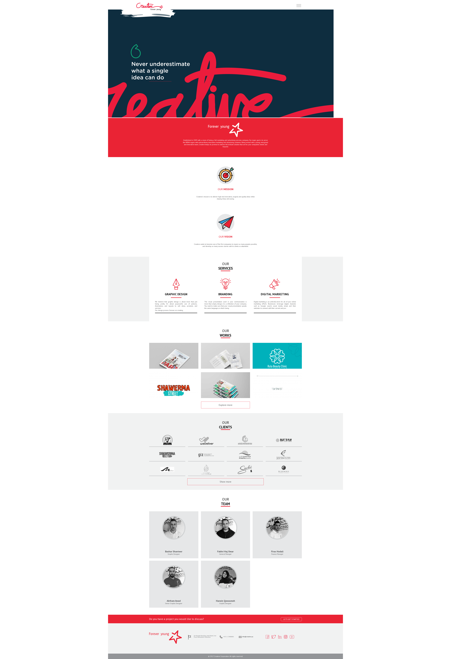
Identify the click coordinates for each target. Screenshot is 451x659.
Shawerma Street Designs (173, 384)
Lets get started (291, 619)
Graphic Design (176, 294)
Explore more (225, 405)
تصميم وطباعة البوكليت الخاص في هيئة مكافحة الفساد (225, 356)
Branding (225, 294)
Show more (225, 481)
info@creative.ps (247, 636)
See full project (173, 365)
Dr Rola (277, 355)
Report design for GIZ (173, 355)
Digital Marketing (275, 294)
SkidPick (277, 384)
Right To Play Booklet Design (225, 384)
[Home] (149, 10)
